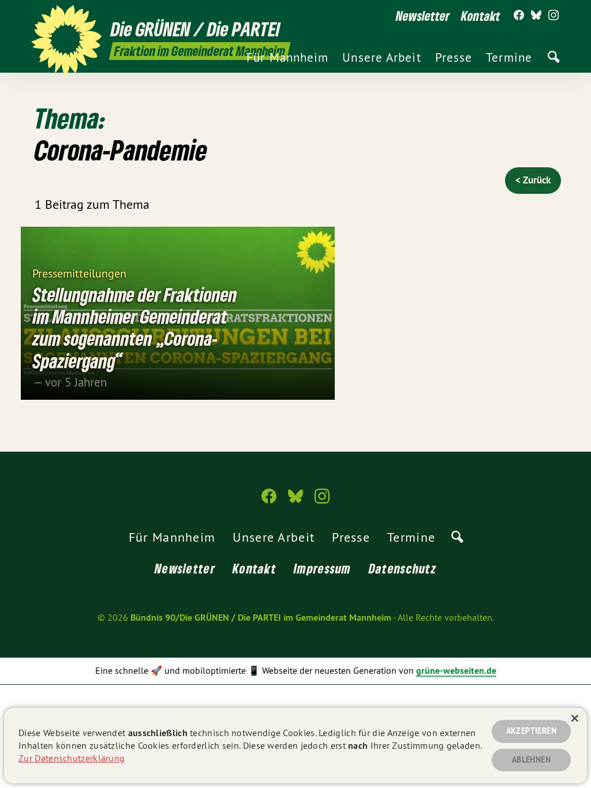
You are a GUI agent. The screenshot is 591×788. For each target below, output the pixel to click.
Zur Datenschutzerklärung (71, 758)
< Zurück (533, 180)
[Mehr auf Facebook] (519, 15)
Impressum (322, 568)
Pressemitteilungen (79, 272)
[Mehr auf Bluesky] (536, 15)
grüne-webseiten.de (456, 671)
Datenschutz (402, 568)
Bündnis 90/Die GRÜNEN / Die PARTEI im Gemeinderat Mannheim (260, 617)
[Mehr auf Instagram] (553, 15)
